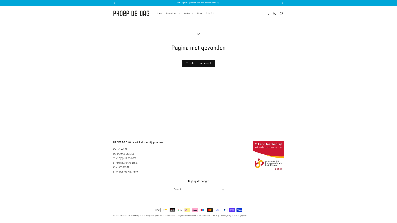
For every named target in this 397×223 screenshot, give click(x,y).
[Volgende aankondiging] (282, 3)
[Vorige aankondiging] (114, 3)
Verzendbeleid (204, 216)
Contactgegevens (240, 216)
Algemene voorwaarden (187, 216)
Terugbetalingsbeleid (154, 216)
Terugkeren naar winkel (198, 63)
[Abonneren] (222, 189)
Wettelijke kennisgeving (222, 216)
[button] (173, 13)
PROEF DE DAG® (126, 216)
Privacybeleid (170, 216)
